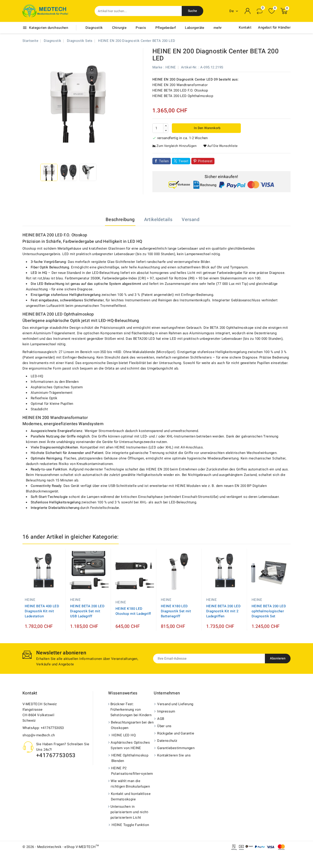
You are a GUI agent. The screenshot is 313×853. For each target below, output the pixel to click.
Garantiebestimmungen (176, 747)
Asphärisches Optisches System (57, 387)
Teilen (164, 161)
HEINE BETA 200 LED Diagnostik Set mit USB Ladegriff (87, 611)
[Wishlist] (272, 11)
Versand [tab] (190, 219)
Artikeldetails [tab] (158, 219)
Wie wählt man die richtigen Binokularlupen (130, 783)
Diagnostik (94, 27)
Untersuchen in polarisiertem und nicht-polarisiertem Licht (129, 812)
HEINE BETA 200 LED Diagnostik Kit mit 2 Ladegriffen (223, 611)
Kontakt (245, 27)
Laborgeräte (194, 27)
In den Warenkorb (207, 128)
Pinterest (205, 161)
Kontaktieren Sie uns (174, 755)
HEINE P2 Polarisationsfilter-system (132, 771)
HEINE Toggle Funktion (130, 824)
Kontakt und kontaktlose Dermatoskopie (131, 796)
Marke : (158, 67)
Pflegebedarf (165, 27)
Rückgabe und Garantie (175, 733)
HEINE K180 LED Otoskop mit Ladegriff (133, 611)
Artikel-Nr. (189, 67)
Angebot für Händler (274, 27)
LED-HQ (37, 376)
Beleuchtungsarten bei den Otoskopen (132, 725)
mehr (218, 27)
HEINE (170, 67)
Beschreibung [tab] (120, 219)
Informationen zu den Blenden (55, 381)
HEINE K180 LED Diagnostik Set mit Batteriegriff (176, 611)
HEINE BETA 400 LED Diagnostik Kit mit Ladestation (42, 611)
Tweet (183, 161)
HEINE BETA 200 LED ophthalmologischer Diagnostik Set (269, 611)
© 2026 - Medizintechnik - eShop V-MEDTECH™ (60, 846)
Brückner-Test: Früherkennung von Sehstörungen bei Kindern (131, 710)
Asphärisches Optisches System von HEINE (130, 745)
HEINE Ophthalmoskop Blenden (129, 758)
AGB (160, 718)
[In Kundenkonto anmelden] (248, 11)
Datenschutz (167, 740)
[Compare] (259, 11)
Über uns (164, 726)
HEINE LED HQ (124, 735)
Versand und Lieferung (175, 704)
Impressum (166, 711)
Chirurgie (119, 27)
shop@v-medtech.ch (38, 735)
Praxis (141, 27)
